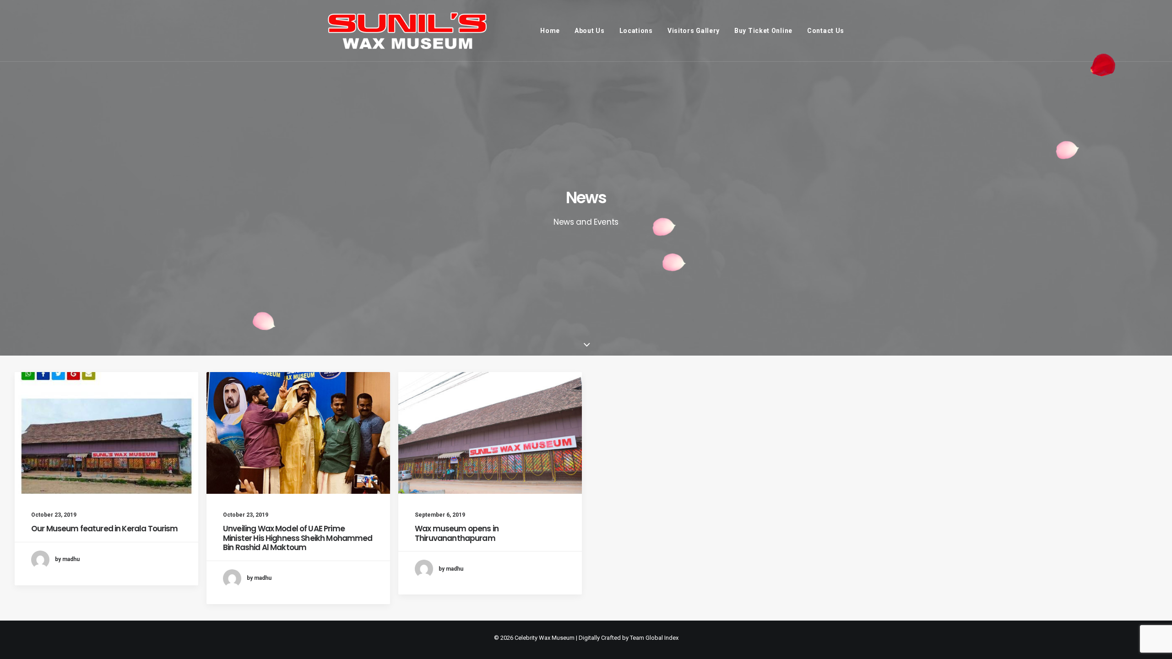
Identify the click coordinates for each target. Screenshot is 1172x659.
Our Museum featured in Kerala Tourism (104, 528)
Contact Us (825, 30)
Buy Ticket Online (763, 30)
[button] (106, 433)
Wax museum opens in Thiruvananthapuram (457, 533)
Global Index (662, 637)
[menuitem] (553, 30)
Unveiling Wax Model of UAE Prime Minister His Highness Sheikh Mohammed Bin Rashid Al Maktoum (298, 538)
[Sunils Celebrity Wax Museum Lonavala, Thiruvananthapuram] (407, 30)
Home (550, 30)
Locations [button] (636, 30)
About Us (590, 30)
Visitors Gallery (693, 30)
